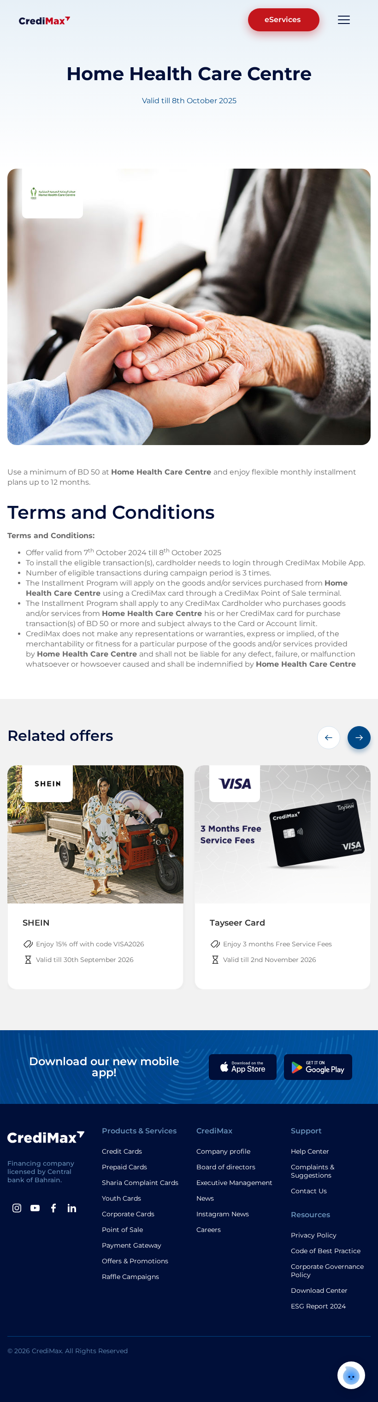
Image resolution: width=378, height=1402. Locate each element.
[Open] (344, 19)
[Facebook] (53, 1208)
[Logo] (44, 19)
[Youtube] (35, 1208)
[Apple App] (243, 1067)
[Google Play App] (318, 1067)
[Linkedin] (72, 1208)
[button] (328, 737)
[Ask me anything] (351, 1375)
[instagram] (16, 1208)
